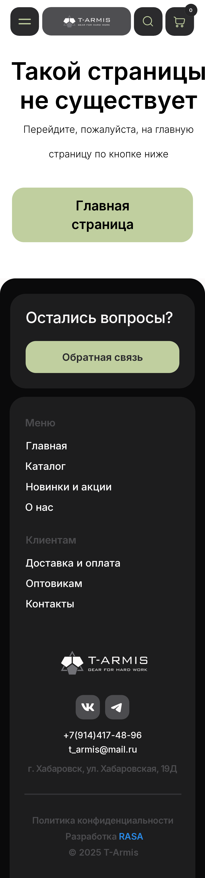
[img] (86, 21)
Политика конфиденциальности (102, 820)
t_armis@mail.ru (103, 749)
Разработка (104, 836)
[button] (24, 21)
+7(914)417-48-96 (102, 735)
